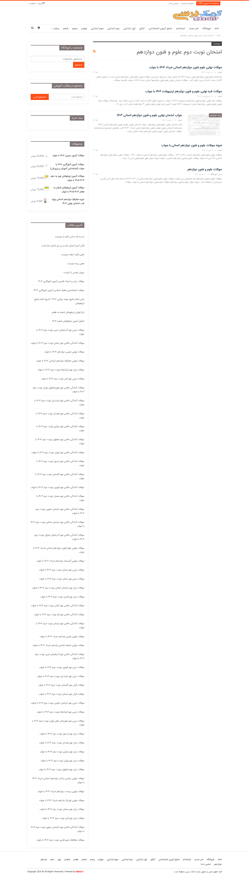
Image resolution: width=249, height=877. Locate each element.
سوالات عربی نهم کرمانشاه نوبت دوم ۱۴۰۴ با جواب (60, 712)
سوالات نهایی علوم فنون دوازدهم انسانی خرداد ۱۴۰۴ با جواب (185, 67)
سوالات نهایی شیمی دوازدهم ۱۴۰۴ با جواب (64, 352)
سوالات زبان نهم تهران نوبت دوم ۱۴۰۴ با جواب (62, 760)
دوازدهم (218, 864)
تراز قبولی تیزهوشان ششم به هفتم (68, 312)
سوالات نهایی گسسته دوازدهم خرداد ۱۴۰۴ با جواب (60, 561)
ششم (65, 28)
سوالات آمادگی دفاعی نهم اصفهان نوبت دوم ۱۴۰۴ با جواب (59, 441)
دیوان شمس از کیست (74, 272)
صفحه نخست (187, 3)
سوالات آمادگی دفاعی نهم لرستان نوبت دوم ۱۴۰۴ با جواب (60, 625)
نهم (59, 859)
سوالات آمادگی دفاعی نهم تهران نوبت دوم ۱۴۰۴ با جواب (57, 452)
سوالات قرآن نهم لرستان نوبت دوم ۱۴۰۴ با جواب (61, 694)
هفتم (76, 859)
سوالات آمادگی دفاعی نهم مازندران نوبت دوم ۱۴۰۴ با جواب (59, 402)
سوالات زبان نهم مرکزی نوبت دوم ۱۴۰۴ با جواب (62, 752)
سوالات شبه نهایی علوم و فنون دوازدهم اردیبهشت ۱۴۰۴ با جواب (183, 91)
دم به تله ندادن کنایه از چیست (69, 236)
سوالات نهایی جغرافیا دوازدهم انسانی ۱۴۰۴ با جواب (60, 361)
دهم (52, 859)
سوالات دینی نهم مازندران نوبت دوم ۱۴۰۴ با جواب (60, 676)
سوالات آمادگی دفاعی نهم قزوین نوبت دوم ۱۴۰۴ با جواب (57, 487)
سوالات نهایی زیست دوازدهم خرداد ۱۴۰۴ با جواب (60, 791)
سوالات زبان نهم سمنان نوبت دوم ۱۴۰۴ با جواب (62, 809)
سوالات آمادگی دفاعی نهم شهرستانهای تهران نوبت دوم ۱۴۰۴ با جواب (58, 390)
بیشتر (56, 28)
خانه (216, 28)
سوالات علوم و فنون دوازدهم (205, 169)
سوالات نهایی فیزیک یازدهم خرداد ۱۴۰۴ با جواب (61, 800)
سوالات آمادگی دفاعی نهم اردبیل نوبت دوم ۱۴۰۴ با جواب (60, 463)
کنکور (142, 28)
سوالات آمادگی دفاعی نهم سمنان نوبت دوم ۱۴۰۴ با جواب (60, 498)
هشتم (67, 859)
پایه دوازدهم (215, 115)
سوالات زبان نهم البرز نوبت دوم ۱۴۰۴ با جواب (63, 818)
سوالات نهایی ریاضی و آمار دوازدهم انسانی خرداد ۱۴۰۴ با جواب (58, 780)
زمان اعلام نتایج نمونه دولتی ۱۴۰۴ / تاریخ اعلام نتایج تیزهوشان (59, 301)
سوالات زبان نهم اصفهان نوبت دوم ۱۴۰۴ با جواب (61, 769)
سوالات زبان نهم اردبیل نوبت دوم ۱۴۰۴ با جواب (62, 734)
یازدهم (44, 859)
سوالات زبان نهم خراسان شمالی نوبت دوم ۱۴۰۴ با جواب (58, 588)
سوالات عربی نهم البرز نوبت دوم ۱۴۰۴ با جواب (62, 379)
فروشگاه (206, 28)
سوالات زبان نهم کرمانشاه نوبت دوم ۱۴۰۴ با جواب (60, 370)
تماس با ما (173, 3)
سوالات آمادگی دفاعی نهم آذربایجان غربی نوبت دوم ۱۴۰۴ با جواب (59, 656)
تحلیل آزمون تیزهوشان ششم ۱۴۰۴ (68, 321)
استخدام (180, 28)
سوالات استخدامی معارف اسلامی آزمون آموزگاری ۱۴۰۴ (59, 290)
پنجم (74, 28)
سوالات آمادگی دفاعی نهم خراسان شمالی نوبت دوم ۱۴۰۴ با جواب (57, 524)
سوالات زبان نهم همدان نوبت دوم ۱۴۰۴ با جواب (61, 743)
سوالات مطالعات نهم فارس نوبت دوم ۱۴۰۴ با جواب (60, 840)
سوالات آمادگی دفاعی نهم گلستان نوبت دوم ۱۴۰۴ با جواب (59, 476)
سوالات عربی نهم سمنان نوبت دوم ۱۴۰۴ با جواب (61, 570)
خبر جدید (194, 28)
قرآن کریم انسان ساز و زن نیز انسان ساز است (63, 245)
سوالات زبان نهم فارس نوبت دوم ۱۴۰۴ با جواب (62, 597)
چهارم (84, 28)
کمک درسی (190, 871)
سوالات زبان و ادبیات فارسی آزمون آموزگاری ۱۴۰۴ (61, 281)
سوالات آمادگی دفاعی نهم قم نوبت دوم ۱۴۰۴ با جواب (59, 614)
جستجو (78, 65)
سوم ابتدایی (97, 28)
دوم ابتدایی (114, 28)
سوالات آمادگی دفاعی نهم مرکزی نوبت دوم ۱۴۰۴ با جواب (60, 428)
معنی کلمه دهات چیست (72, 254)
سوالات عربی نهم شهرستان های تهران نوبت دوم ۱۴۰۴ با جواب (58, 723)
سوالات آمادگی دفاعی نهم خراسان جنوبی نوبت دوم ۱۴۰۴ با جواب (60, 511)
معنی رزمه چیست (75, 263)
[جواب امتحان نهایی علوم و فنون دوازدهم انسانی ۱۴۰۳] (204, 124)
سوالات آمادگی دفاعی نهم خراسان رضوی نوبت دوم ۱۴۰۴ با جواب (57, 829)
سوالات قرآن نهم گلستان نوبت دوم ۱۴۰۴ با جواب (61, 685)
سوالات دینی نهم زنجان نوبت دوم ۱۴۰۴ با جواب (61, 579)
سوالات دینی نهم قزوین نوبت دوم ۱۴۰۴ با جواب (61, 667)
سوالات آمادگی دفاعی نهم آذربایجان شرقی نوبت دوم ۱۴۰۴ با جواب (59, 537)
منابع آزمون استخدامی (160, 28)
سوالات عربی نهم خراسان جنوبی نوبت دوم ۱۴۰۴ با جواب (57, 703)
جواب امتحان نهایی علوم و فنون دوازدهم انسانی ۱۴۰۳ (149, 115)
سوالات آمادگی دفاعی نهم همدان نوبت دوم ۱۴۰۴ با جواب (60, 415)
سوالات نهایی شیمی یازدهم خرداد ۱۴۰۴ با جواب (62, 636)
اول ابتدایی (129, 28)
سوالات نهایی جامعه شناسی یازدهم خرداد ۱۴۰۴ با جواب (58, 645)
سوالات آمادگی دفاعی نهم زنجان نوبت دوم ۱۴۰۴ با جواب (57, 343)
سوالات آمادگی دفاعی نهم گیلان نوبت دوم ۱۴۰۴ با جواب (57, 605)
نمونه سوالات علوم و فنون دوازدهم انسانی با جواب (191, 145)
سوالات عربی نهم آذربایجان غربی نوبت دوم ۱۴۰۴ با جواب (60, 332)
